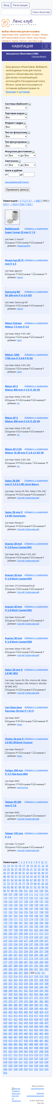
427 (41, 1019)
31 (31, 869)
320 (46, 976)
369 (21, 997)
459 (21, 1033)
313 (10, 976)
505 (26, 1051)
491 (46, 1044)
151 (5, 912)
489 (36, 1044)
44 (35, 873)
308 (26, 972)
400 (41, 1008)
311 (43, 972)
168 (46, 915)
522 (21, 1058)
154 (21, 912)
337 (41, 983)
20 (35, 865)
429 (5, 1022)
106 (5, 894)
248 (41, 948)
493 (10, 1047)
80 (35, 883)
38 (12, 873)
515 (31, 1055)
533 (31, 1062)
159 (46, 912)
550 (26, 1069)
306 (16, 972)
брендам (11, 91)
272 (26, 958)
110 (26, 894)
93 (39, 887)
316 (26, 976)
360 (21, 994)
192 (31, 926)
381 (36, 1001)
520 (10, 1058)
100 (21, 890)
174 (31, 919)
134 (10, 905)
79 (31, 883)
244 (21, 948)
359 (16, 994)
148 (36, 908)
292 (36, 965)
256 (36, 951)
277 (5, 962)
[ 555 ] (29, 204)
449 (16, 1030)
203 (41, 930)
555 (5, 1072)
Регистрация (20, 5)
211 (36, 933)
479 (31, 1040)
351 (21, 990)
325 (26, 980)
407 (31, 1012)
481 (41, 1040)
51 (16, 876)
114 (46, 894)
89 (23, 887)
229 (36, 940)
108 (16, 894)
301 (36, 969)
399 (36, 1008)
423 (21, 1019)
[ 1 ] (20, 200)
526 (41, 1058)
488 (31, 1044)
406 (26, 1012)
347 (46, 987)
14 (12, 865)
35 (46, 869)
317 (31, 976)
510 (5, 1055)
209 (26, 933)
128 (26, 901)
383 (46, 1001)
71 (46, 880)
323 (16, 980)
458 (16, 1033)
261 (16, 955)
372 (36, 997)
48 (4, 876)
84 (4, 887)
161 (10, 915)
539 (16, 1065)
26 (12, 869)
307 (21, 972)
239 (41, 944)
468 (21, 1037)
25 (8, 869)
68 (35, 880)
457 (10, 1033)
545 (46, 1065)
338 (46, 983)
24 (4, 869)
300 (31, 969)
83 (46, 883)
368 (16, 997)
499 (41, 1047)
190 (21, 926)
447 (5, 1030)
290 (26, 965)
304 (5, 972)
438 (5, 1026)
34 (43, 869)
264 (31, 955)
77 (23, 883)
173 (26, 919)
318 (36, 976)
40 (20, 873)
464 (46, 1033)
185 (41, 923)
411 (5, 1015)
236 (26, 944)
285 (46, 962)
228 (31, 940)
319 (41, 976)
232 (5, 944)
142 (5, 908)
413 (16, 1015)
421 (10, 1019)
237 (31, 944)
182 (26, 923)
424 (26, 1019)
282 (31, 962)
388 (26, 1005)
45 (39, 873)
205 (5, 933)
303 (46, 969)
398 (31, 1008)
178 (5, 923)
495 (21, 1047)
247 (36, 948)
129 (31, 901)
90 (27, 887)
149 (41, 908)
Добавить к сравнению (36, 228)
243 (16, 948)
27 (16, 869)
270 (16, 958)
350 (16, 990)
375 (5, 1001)
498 (36, 1047)
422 (16, 1019)
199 (21, 930)
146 (26, 908)
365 (46, 994)
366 (5, 997)
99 (16, 890)
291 (31, 965)
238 (36, 944)
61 (8, 880)
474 (5, 1040)
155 (26, 912)
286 (5, 965)
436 (41, 1022)
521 (16, 1058)
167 (41, 915)
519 (5, 1058)
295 (5, 969)
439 (10, 1026)
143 (10, 908)
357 (5, 994)
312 (5, 976)
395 (16, 1008)
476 (16, 1040)
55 (31, 876)
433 (26, 1022)
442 (26, 1026)
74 (12, 883)
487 (26, 1044)
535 (41, 1062)
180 (16, 923)
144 (16, 908)
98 (12, 890)
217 (21, 937)
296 (10, 969)
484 (10, 1044)
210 (31, 933)
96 (4, 890)
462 (36, 1033)
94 (43, 887)
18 (27, 865)
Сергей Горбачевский (28, 497)
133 (5, 905)
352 (26, 990)
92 (35, 887)
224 (10, 940)
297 (16, 969)
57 (39, 876)
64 (20, 880)
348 (5, 990)
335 (31, 983)
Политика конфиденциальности (35, 1094)
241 (5, 948)
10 (42, 862)
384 (5, 1005)
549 (21, 1069)
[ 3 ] (30, 200)
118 (21, 898)
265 (36, 955)
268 (5, 958)
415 (26, 1015)
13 (8, 865)
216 (16, 937)
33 (39, 869)
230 (41, 940)
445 (41, 1026)
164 (26, 915)
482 (46, 1040)
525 (36, 1058)
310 (38, 972)
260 (10, 955)
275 (41, 958)
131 (41, 901)
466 (10, 1037)
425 (31, 1019)
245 (26, 948)
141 (46, 905)
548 (16, 1069)
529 (10, 1062)
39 (16, 873)
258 (46, 951)
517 (41, 1055)
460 (26, 1033)
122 (41, 898)
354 (36, 990)
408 (36, 1012)
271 (21, 958)
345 (36, 987)
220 (36, 937)
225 (16, 940)
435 (36, 1022)
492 (5, 1047)
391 (41, 1005)
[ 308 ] (37, 200)
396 (21, 1008)
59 (46, 876)
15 (16, 865)
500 (46, 1047)
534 (36, 1062)
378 (21, 1001)
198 (16, 930)
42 (27, 873)
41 (23, 873)
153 (16, 912)
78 (27, 883)
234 (16, 944)
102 (31, 890)
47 (46, 873)
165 (31, 915)
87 (16, 887)
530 (16, 1062)
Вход (6, 5)
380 (31, 1001)
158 (41, 912)
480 (36, 1040)
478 (26, 1040)
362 (31, 994)
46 (43, 873)
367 (10, 997)
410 (46, 1012)
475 (10, 1040)
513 (21, 1055)
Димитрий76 (23, 245)
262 (21, 955)
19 (31, 865)
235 (21, 944)
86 (12, 887)
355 (41, 990)
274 (36, 958)
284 (41, 962)
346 (41, 987)
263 (26, 955)
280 (21, 962)
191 (26, 926)
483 (5, 1044)
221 (41, 937)
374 (46, 997)
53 (23, 876)
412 (10, 1015)
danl (19, 340)
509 (46, 1051)
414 (21, 1015)
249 (46, 948)
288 (16, 965)
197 (10, 930)
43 (31, 873)
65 (23, 880)
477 (21, 1040)
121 (36, 898)
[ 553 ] (14, 204)
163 (21, 915)
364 (41, 994)
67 (31, 880)
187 (5, 926)
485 (16, 1044)
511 (10, 1055)
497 (31, 1047)
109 (21, 894)
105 (46, 890)
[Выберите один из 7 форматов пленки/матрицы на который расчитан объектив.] (25, 123)
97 (8, 890)
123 (46, 898)
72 (4, 883)
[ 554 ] (22, 204)
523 (26, 1058)
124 (5, 901)
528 (5, 1062)
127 (21, 901)
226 (21, 940)
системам (24, 91)
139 (36, 905)
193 (36, 926)
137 (26, 905)
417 (36, 1015)
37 (8, 873)
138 (31, 905)
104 (41, 890)
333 (21, 983)
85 (8, 887)
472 (41, 1037)
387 (21, 1005)
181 (21, 923)
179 (10, 923)
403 (10, 1012)
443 (31, 1026)
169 (5, 919)
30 (27, 869)
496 (26, 1047)
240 (46, 944)
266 (41, 955)
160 (5, 915)
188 (10, 926)
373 (41, 997)
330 (5, 983)
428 (46, 1019)
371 (31, 997)
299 (26, 969)
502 (10, 1051)
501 (5, 1051)
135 (16, 905)
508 (41, 1051)
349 (10, 990)
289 (21, 965)
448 (10, 1030)
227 (26, 940)
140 (41, 905)
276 (46, 958)
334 (26, 983)
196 (5, 930)
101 (26, 890)
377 (16, 1001)
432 (21, 1022)
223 (5, 940)
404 (16, 1012)
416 (31, 1015)
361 (26, 994)
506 (31, 1051)
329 (46, 980)
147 (31, 908)
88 (20, 887)
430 (10, 1022)
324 (21, 980)
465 (5, 1037)
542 (31, 1065)
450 (21, 1030)
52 (20, 876)
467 (16, 1037)
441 (21, 1026)
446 (46, 1026)
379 (26, 1001)
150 (46, 908)
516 (36, 1055)
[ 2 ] (25, 200)
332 (16, 983)
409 (41, 1012)
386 (16, 1005)
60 (4, 880)
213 (46, 933)
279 (16, 962)
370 (26, 997)
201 (31, 930)
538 (10, 1065)
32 (35, 869)
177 (46, 919)
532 (26, 1062)
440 (16, 1026)
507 (36, 1051)
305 (10, 972)
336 (36, 983)
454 (41, 1030)
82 (43, 883)
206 (10, 933)
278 (10, 962)
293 (41, 965)
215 (10, 937)
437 (46, 1022)
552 (36, 1069)
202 (36, 930)
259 (5, 955)
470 (31, 1037)
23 (46, 865)
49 (8, 876)
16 (20, 865)
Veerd (20, 277)
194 (41, 926)
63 (16, 880)
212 (41, 933)
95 (46, 887)
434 (31, 1022)
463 (41, 1033)
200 (26, 930)
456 (5, 1033)
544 (41, 1065)
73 (8, 883)
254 (26, 951)
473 (46, 1037)
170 (10, 919)
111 (31, 894)
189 (16, 926)
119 (26, 898)
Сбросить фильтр (39, 56)
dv (18, 403)
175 (36, 919)
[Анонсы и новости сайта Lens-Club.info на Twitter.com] (16, 1094)
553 (41, 1069)
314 (16, 976)
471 (36, 1037)
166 (36, 915)
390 (36, 1005)
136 (21, 905)
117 (16, 898)
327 (36, 980)
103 (36, 890)
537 (5, 1065)
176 (41, 919)
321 (5, 980)
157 (36, 912)
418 (41, 1015)
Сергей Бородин (37, 1088)
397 (26, 1008)
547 (10, 1069)
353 (31, 990)
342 (21, 987)
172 (21, 919)
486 (21, 1044)
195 (46, 926)
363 (36, 994)
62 (12, 880)
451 (26, 1030)
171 (16, 919)
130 (36, 901)
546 (5, 1069)
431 (16, 1022)
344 (31, 987)
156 (31, 912)
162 (16, 915)
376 (10, 1001)
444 (36, 1026)
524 (31, 1058)
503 (16, 1051)
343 (26, 987)
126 (16, 901)
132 (46, 901)
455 (46, 1030)
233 (10, 944)
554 (46, 1069)
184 (36, 923)
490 (41, 1044)
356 (46, 990)
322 (10, 980)
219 (31, 937)
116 (10, 898)
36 (4, 873)
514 (26, 1055)
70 (43, 880)
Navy (19, 724)
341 (16, 987)
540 (21, 1065)
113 (41, 894)
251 (10, 951)
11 (46, 862)
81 (39, 883)
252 (16, 951)
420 (5, 1019)
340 (10, 987)
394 (10, 1008)
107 (10, 894)
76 (20, 883)
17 (23, 865)
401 (46, 1008)
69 (39, 880)
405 (21, 1012)
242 (10, 948)
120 (31, 898)
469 (26, 1037)
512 (16, 1055)
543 (36, 1065)
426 (36, 1019)
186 (46, 923)
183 (31, 923)
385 (10, 1005)
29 (23, 869)
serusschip (22, 787)
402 (5, 1012)
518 (46, 1055)
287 (10, 965)
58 (43, 876)
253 (21, 951)
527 (46, 1058)
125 (10, 901)
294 (46, 965)
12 (4, 865)
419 (46, 1015)
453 (36, 1030)
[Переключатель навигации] (46, 46)
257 (41, 951)
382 (41, 1001)
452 (31, 1030)
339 (5, 987)
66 (27, 880)
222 (46, 937)
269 (10, 958)
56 (35, 876)
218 (26, 937)
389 (31, 1005)
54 (27, 876)
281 (26, 962)
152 (10, 912)
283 (36, 962)
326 (31, 980)
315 (21, 976)
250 (5, 951)
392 (46, 1005)
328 (41, 980)
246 (31, 948)
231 (46, 940)
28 (20, 869)
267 (46, 955)
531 (21, 1062)
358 (10, 994)
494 (16, 1047)
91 (31, 887)
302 (41, 969)
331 (10, 983)
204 (46, 930)
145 (21, 908)
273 (31, 958)
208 (21, 933)
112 (36, 894)
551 (31, 1069)
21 (39, 865)
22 (43, 865)
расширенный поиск (17, 182)
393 (5, 1008)
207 (16, 933)
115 (5, 898)
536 (46, 1062)
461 (31, 1033)
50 (12, 876)
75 (16, 883)
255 (31, 951)
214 (5, 937)
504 (21, 1051)
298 (21, 969)
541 (26, 1065)
